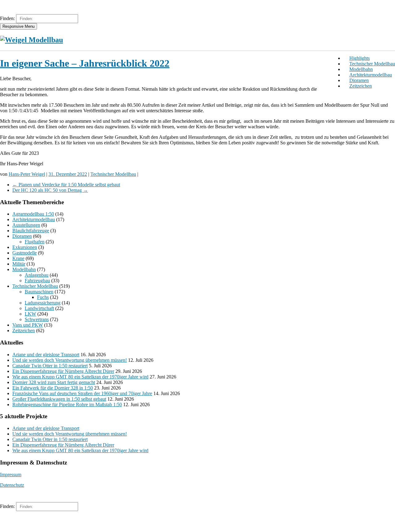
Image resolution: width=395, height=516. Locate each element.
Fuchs (43, 297)
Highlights (359, 58)
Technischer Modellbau (372, 63)
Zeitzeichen (360, 86)
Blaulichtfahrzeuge (30, 230)
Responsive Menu (18, 26)
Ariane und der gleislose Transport (45, 354)
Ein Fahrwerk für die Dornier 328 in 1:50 (52, 387)
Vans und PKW (27, 325)
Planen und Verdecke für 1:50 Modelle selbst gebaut (66, 184)
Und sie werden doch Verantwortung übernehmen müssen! (69, 360)
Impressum (10, 474)
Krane (18, 258)
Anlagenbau (36, 275)
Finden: (7, 18)
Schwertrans (37, 319)
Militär (18, 263)
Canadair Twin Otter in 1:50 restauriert (50, 365)
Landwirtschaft (39, 308)
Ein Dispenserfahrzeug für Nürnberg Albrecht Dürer (63, 371)
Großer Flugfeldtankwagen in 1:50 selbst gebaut (59, 399)
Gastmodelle (24, 252)
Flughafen (34, 241)
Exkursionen (24, 247)
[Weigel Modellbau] (31, 40)
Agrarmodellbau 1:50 (33, 214)
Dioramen (359, 80)
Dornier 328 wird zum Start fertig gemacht (53, 382)
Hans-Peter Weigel (27, 174)
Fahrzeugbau (37, 280)
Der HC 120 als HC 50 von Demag (50, 190)
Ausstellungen (26, 225)
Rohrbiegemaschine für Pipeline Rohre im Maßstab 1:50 (67, 404)
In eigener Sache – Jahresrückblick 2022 (84, 63)
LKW (30, 313)
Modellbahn (361, 69)
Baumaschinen (39, 291)
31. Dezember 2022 (67, 174)
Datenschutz (12, 485)
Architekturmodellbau (370, 74)
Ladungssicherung (42, 302)
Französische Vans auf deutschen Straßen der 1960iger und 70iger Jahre (82, 393)
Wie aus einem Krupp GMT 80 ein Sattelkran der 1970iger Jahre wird (80, 376)
